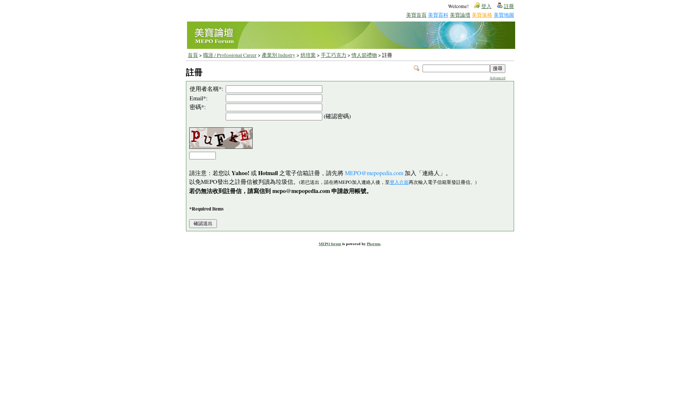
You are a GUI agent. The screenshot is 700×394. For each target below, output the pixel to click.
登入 (486, 6)
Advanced (497, 77)
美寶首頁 (416, 14)
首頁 (193, 55)
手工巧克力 (333, 55)
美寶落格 (482, 14)
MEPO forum (330, 244)
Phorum (373, 244)
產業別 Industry (278, 55)
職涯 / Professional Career (230, 55)
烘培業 (308, 55)
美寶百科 (438, 14)
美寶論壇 (460, 14)
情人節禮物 (364, 55)
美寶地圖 (504, 14)
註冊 (509, 6)
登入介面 (399, 182)
